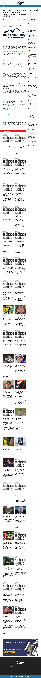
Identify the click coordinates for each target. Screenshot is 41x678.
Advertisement (25, 669)
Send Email (7, 109)
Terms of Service (12, 669)
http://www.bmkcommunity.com (12, 114)
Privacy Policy (18, 669)
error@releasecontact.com (7, 124)
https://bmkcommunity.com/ (18, 51)
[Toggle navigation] (3, 6)
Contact (30, 669)
